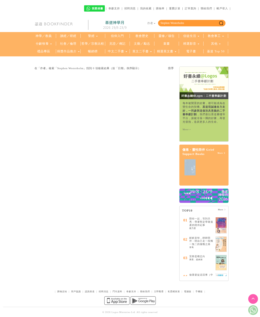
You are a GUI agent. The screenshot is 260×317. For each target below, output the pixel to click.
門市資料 (117, 291)
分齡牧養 (42, 43)
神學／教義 (44, 36)
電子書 (191, 51)
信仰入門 (117, 36)
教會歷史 (141, 36)
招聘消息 (130, 8)
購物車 (160, 8)
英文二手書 (141, 51)
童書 (166, 43)
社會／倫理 (68, 43)
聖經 (91, 36)
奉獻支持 (114, 8)
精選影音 (189, 43)
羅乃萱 (192, 228)
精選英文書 (165, 51)
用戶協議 (76, 291)
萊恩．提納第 (196, 259)
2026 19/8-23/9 (115, 25)
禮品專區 (43, 51)
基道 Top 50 (216, 51)
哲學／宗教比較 (92, 43)
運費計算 (174, 8)
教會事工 (214, 36)
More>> (187, 129)
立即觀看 (159, 291)
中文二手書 (116, 51)
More (220, 153)
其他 (214, 43)
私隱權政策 (174, 291)
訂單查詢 (190, 8)
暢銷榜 (93, 51)
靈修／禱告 (166, 36)
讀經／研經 (68, 36)
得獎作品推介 (67, 51)
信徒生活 (189, 36)
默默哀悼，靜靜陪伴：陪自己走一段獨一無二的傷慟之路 (201, 241)
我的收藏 (146, 8)
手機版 (199, 291)
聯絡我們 (206, 8)
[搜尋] (221, 23)
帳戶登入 (222, 8)
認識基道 (90, 291)
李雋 (191, 247)
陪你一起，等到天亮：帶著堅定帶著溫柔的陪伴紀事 (201, 221)
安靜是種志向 (197, 256)
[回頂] (253, 299)
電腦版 (187, 291)
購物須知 (62, 291)
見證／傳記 (117, 43)
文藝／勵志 (142, 43)
